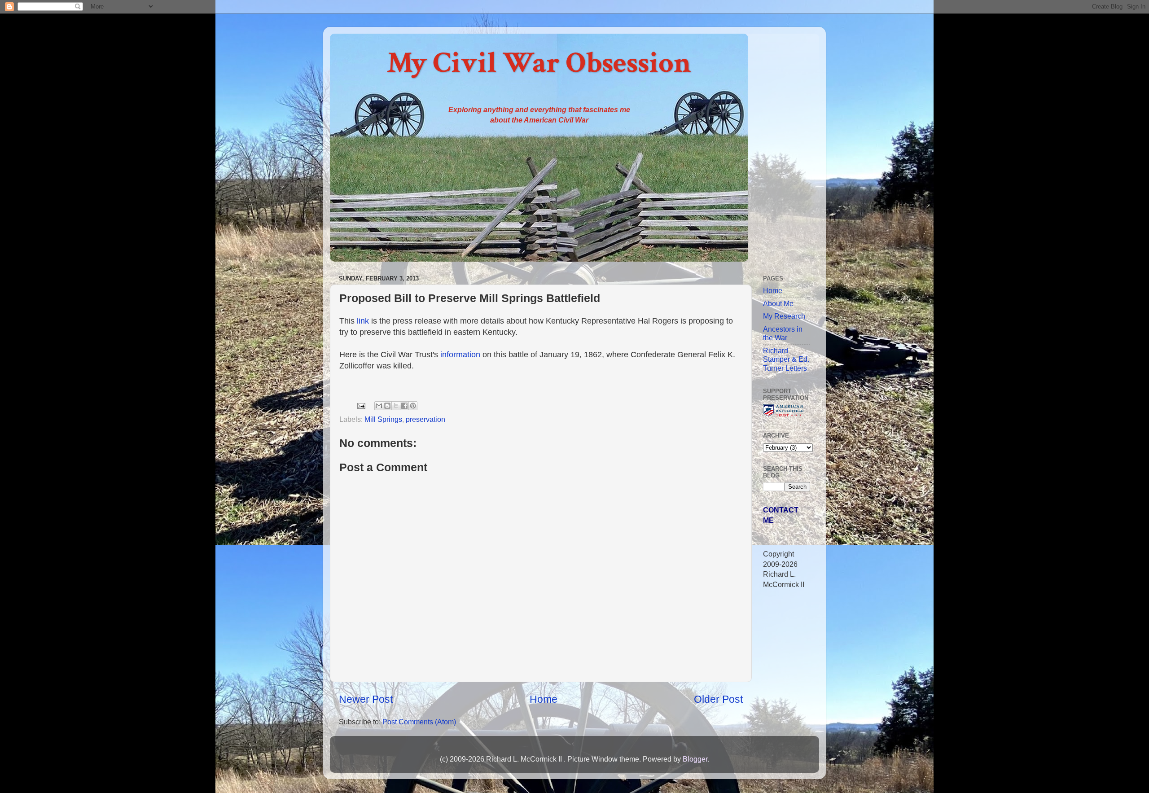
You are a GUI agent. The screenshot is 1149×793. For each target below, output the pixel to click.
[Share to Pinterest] (412, 405)
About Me (778, 303)
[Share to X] (395, 405)
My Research (784, 316)
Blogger (695, 759)
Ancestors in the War (783, 333)
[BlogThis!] (387, 405)
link (363, 320)
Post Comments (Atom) (419, 722)
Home (543, 699)
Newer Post (366, 699)
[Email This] (378, 405)
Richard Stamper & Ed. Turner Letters (786, 359)
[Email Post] (360, 405)
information (460, 354)
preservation (425, 419)
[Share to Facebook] (404, 405)
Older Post (718, 699)
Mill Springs (383, 419)
